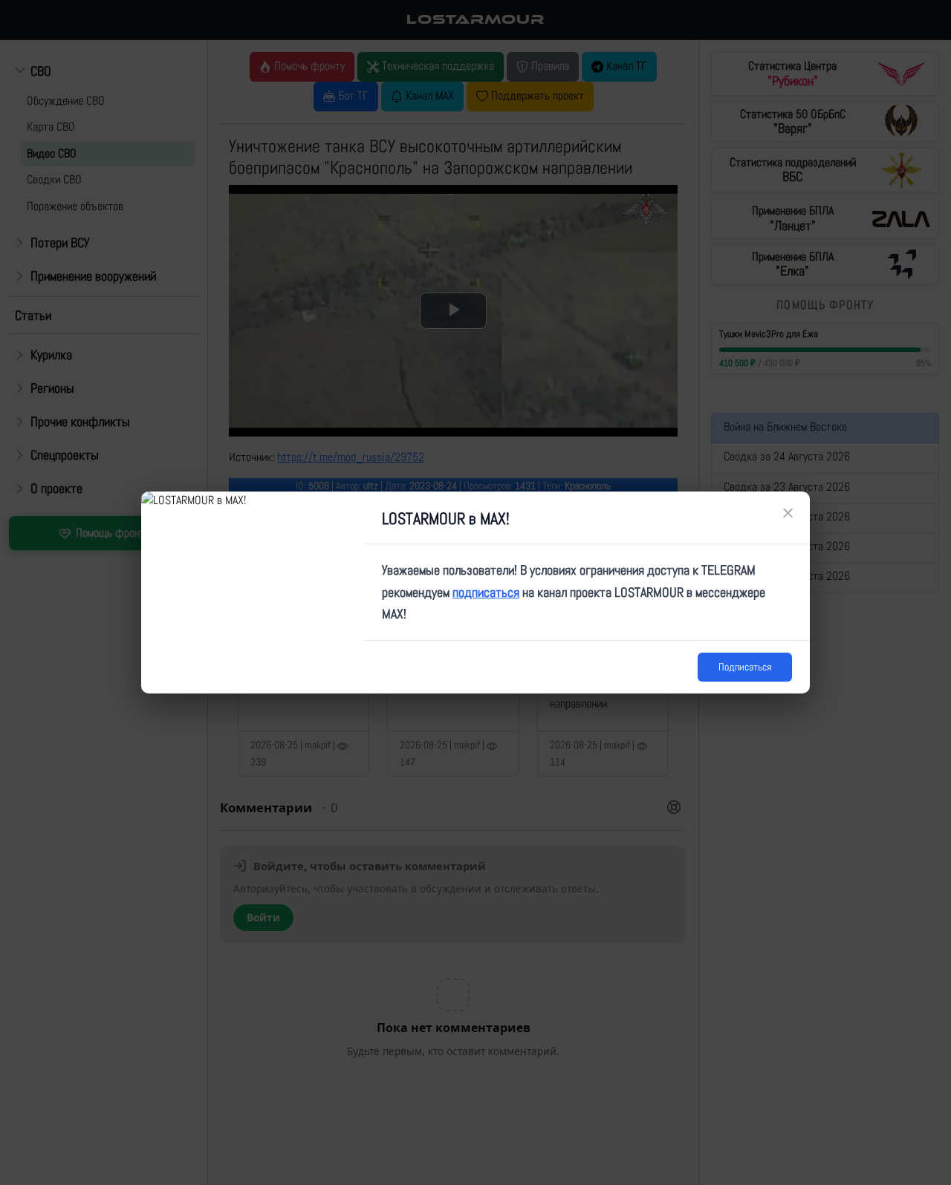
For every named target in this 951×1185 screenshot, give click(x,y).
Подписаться (744, 666)
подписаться (485, 592)
